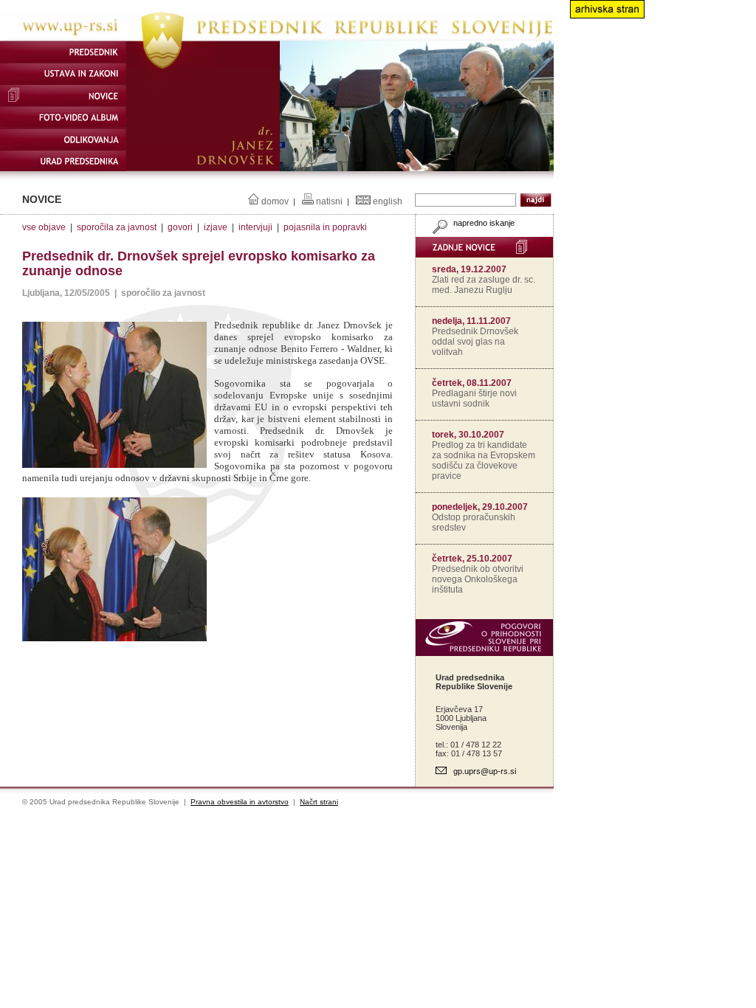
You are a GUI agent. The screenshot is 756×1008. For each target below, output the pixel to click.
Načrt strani (319, 802)
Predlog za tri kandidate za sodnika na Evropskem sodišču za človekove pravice (483, 460)
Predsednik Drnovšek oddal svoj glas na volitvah (475, 341)
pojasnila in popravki (325, 227)
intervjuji (255, 227)
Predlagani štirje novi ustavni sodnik (474, 398)
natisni (329, 201)
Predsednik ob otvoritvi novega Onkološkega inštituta (477, 579)
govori (180, 227)
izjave (215, 227)
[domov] (277, 37)
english (387, 201)
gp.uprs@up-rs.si (484, 771)
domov (275, 201)
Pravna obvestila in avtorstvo (239, 802)
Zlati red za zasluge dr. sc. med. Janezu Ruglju (483, 285)
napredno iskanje (483, 222)
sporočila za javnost (117, 227)
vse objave (44, 227)
